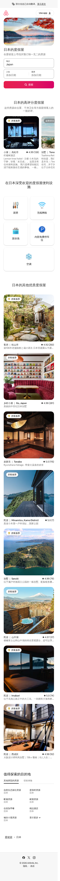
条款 (32, 866)
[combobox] (29, 64)
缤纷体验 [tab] (28, 780)
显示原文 (41, 4)
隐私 (25, 866)
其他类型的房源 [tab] (11, 780)
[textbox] (16, 75)
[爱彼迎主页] (6, 13)
